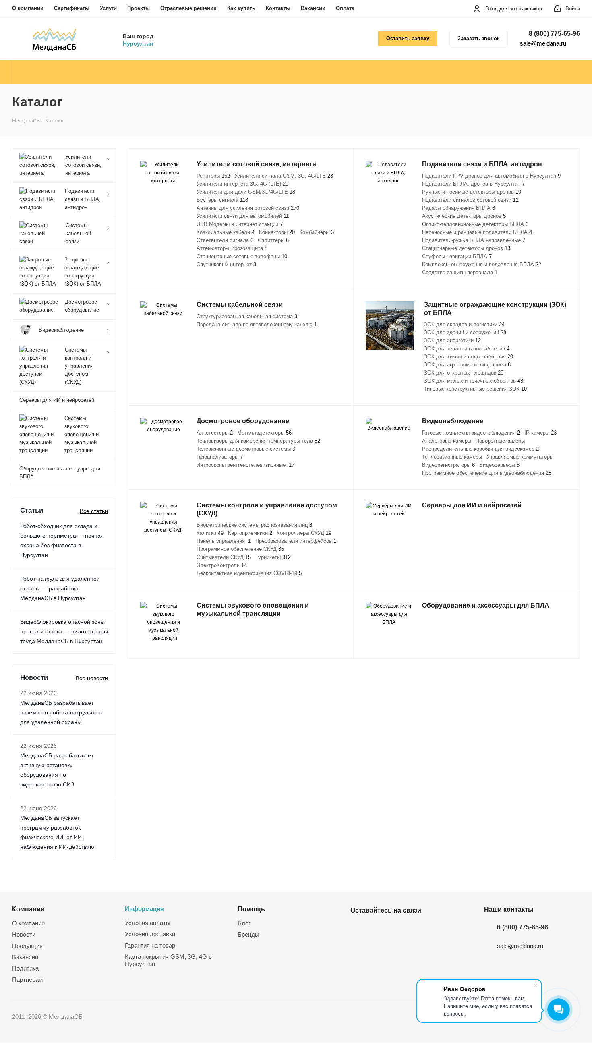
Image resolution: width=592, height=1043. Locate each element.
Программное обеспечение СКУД (240, 549)
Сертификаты (71, 8)
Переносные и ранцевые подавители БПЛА (477, 232)
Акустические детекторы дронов (464, 216)
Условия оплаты (147, 922)
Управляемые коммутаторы (519, 457)
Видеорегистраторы (448, 465)
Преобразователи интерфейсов (295, 541)
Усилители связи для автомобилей (243, 216)
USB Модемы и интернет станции (240, 224)
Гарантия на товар (150, 945)
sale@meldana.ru (543, 43)
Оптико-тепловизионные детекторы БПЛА (475, 224)
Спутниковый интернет (226, 264)
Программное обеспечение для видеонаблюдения (486, 473)
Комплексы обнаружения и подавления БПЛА (481, 264)
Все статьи (94, 511)
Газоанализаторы (220, 457)
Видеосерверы (499, 465)
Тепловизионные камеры (452, 457)
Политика (25, 968)
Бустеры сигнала (222, 200)
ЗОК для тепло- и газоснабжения (466, 349)
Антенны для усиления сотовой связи (248, 208)
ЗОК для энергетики (452, 340)
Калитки (210, 533)
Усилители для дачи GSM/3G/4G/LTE (246, 192)
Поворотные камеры (500, 441)
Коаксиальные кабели (226, 232)
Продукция (27, 945)
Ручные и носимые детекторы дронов (471, 192)
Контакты (278, 8)
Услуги (108, 8)
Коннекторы (277, 232)
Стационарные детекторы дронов (466, 248)
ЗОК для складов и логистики (464, 324)
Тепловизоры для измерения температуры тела (258, 441)
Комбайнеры (316, 232)
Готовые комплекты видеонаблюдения (471, 433)
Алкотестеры (215, 433)
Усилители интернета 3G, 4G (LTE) (242, 184)
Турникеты (273, 557)
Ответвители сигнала (225, 240)
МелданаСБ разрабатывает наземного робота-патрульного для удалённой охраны (61, 712)
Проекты (138, 8)
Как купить (241, 8)
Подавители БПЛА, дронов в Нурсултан (473, 184)
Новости (23, 934)
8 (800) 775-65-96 (554, 33)
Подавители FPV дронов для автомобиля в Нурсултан (491, 176)
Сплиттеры (273, 240)
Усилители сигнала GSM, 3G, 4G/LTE (283, 176)
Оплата (345, 8)
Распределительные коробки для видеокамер (480, 449)
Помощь (251, 909)
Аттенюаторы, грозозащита (232, 248)
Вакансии (313, 8)
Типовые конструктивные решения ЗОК (475, 389)
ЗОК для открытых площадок (463, 373)
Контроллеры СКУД (304, 533)
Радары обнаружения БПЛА (458, 208)
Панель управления (224, 541)
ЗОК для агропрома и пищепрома (467, 365)
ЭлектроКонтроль (222, 565)
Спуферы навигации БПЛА (457, 256)
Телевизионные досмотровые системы (246, 449)
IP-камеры (540, 433)
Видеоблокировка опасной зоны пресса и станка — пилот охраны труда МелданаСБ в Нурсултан (64, 631)
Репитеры (213, 176)
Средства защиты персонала (459, 272)
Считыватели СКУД (224, 557)
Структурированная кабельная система (247, 316)
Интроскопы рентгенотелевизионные (245, 465)
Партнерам (27, 979)
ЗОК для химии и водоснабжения (468, 357)
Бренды (248, 934)
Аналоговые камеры (446, 441)
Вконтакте (358, 929)
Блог (244, 923)
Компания (28, 909)
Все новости (92, 678)
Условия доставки (150, 934)
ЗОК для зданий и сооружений (465, 332)
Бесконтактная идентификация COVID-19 (249, 573)
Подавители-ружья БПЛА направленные (473, 240)
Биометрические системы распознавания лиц (254, 525)
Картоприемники (250, 533)
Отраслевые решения (188, 8)
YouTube (379, 929)
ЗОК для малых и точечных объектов (473, 381)
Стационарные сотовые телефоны (242, 256)
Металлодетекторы (264, 433)
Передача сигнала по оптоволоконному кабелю (257, 324)
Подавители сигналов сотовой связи (470, 200)
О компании (27, 8)
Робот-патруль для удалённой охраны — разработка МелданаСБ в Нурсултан (60, 588)
